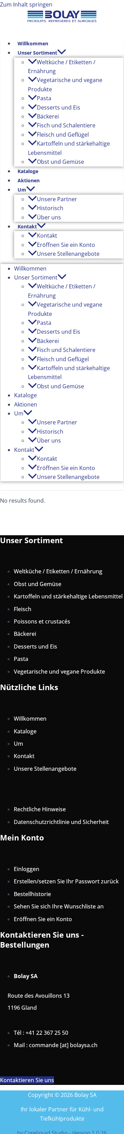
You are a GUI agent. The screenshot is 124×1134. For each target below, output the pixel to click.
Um (22, 189)
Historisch (50, 208)
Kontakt (27, 226)
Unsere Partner (57, 199)
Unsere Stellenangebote (68, 253)
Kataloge (28, 171)
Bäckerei (48, 116)
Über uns (49, 217)
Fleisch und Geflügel (63, 134)
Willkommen (33, 43)
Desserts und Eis (58, 107)
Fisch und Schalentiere (66, 125)
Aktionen (29, 180)
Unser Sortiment (37, 52)
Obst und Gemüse (60, 161)
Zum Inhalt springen (26, 4)
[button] (61, 52)
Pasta (44, 98)
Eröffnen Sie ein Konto (66, 245)
